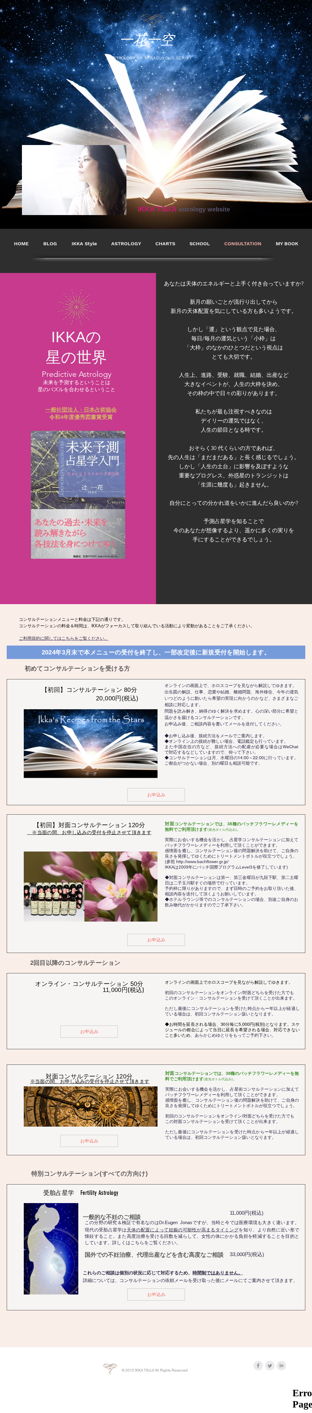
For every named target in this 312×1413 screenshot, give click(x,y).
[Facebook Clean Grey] (258, 1365)
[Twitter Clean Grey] (270, 1365)
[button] (165, 243)
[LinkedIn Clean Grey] (281, 1365)
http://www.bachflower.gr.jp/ (202, 861)
